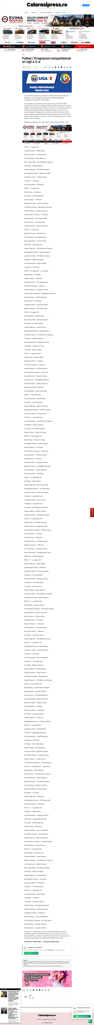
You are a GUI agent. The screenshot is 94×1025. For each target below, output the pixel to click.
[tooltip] (49, 67)
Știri (23, 54)
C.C (29, 66)
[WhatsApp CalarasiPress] (90, 1021)
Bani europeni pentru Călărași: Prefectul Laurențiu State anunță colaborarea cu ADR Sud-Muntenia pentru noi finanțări (13, 1013)
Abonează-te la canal (32, 953)
